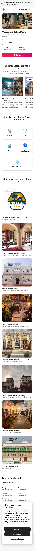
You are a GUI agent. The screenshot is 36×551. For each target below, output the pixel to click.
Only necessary (17, 534)
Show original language (11, 4)
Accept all (17, 529)
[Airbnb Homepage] (3, 10)
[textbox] (10, 49)
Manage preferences (17, 539)
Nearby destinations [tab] (8, 482)
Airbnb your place (25, 10)
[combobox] (17, 43)
